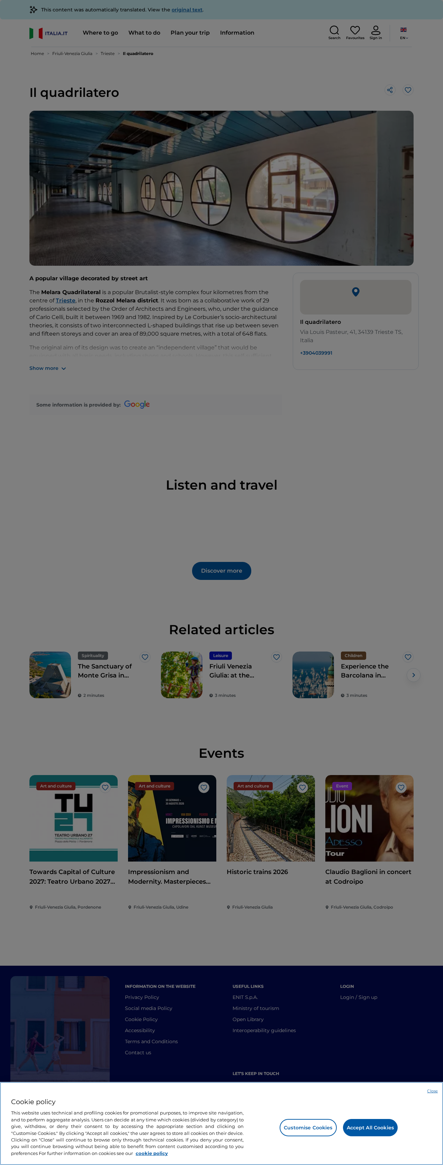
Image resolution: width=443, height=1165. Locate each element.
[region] (221, 1123)
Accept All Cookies (370, 1128)
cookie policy (152, 1153)
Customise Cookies (308, 1128)
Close (432, 1091)
